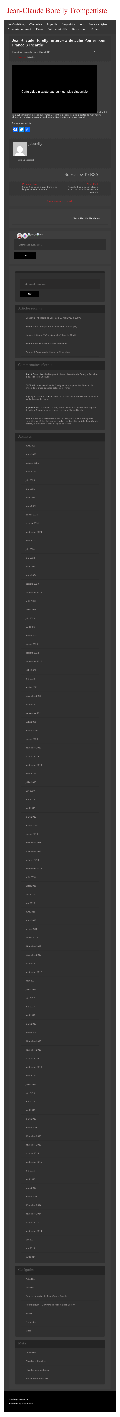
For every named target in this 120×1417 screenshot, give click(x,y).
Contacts (95, 29)
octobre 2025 (32, 463)
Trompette (31, 1322)
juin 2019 (30, 791)
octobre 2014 (32, 1222)
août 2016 (31, 1075)
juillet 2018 (31, 886)
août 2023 (31, 601)
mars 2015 (31, 1188)
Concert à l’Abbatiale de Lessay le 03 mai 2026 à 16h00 (53, 318)
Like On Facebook (26, 160)
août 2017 (31, 980)
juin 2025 (30, 480)
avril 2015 (30, 1179)
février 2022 (32, 687)
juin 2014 (30, 1239)
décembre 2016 (33, 1041)
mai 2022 (30, 678)
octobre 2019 (32, 756)
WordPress (27, 1403)
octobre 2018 (32, 860)
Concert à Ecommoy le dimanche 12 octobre (48, 352)
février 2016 (32, 1127)
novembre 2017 (33, 955)
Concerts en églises (98, 24)
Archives (30, 1287)
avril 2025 (30, 497)
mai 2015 (30, 1170)
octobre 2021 (32, 704)
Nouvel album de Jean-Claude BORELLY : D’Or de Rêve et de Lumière (83, 189)
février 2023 (32, 635)
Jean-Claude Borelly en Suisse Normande (46, 343)
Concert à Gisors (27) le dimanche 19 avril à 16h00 (51, 335)
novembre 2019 (33, 747)
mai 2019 (30, 799)
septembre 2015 (34, 1162)
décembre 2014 (33, 1205)
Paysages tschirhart (35, 396)
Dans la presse (79, 29)
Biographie (52, 24)
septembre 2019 (34, 765)
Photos (39, 29)
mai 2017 (30, 1006)
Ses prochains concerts (73, 24)
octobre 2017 (32, 963)
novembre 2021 (33, 696)
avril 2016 (30, 1110)
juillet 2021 (31, 722)
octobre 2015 (32, 1153)
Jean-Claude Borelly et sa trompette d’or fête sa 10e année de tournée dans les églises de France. (59, 386)
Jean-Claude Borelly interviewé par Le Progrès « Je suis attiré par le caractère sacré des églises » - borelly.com (59, 419)
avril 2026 (30, 445)
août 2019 (31, 773)
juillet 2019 (31, 782)
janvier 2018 (32, 937)
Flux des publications (36, 1361)
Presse (29, 1313)
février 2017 (32, 1032)
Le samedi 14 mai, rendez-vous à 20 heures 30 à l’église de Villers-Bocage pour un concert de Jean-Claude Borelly (61, 408)
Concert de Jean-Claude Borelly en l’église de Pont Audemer (39, 188)
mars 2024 (31, 575)
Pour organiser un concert (19, 29)
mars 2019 (31, 817)
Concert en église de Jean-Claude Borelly (46, 1296)
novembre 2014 (33, 1213)
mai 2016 (30, 1101)
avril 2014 (30, 1257)
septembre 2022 (34, 661)
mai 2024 (30, 558)
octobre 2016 (32, 1058)
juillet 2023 (31, 609)
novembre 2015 (33, 1144)
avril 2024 (30, 566)
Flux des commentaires (37, 1370)
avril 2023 (30, 627)
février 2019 (32, 825)
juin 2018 (30, 894)
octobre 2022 (32, 652)
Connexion (31, 1352)
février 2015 (32, 1196)
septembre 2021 (34, 713)
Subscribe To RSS (81, 174)
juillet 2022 (31, 670)
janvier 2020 (32, 739)
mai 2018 (30, 903)
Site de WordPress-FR (37, 1378)
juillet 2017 (31, 989)
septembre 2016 (34, 1067)
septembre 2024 (34, 532)
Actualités (31, 57)
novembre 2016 (33, 1050)
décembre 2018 (33, 842)
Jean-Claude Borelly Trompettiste (57, 10)
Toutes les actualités (57, 29)
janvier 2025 (32, 514)
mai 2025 (30, 489)
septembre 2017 (34, 972)
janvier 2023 (32, 644)
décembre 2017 (33, 946)
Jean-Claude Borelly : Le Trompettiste (25, 24)
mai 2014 (30, 1248)
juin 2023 (30, 618)
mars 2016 (31, 1119)
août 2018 (31, 877)
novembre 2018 (33, 851)
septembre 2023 (34, 592)
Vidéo (28, 1330)
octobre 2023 (32, 584)
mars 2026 (31, 454)
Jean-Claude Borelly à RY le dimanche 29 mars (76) (51, 326)
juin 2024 (30, 549)
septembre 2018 (34, 868)
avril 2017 (30, 1015)
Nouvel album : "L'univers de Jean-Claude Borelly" (50, 1304)
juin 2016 (30, 1093)
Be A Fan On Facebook (86, 218)
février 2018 (32, 929)
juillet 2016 (31, 1084)
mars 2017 (31, 1024)
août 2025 (31, 471)
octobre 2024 (32, 523)
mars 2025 (31, 506)
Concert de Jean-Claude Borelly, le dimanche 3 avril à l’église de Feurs (62, 422)
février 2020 (32, 730)
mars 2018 (31, 920)
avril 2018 (30, 911)
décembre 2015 (33, 1136)
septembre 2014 (34, 1231)
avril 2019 (30, 808)
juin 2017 (30, 998)
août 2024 (31, 540)
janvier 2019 (32, 834)
